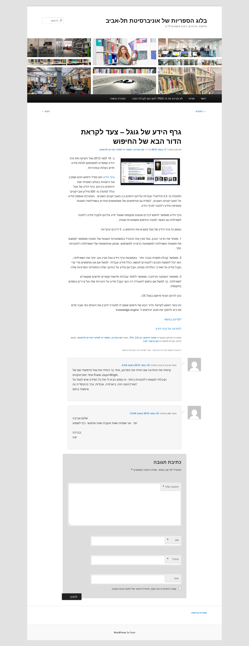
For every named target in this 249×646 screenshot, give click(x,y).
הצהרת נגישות (117, 98)
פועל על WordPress (124, 632)
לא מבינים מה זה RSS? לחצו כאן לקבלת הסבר (157, 98)
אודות (192, 98)
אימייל (173, 559)
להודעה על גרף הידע (168, 328)
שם (173, 540)
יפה (169, 413)
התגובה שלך (171, 487)
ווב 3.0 (138, 337)
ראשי (203, 98)
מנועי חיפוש (149, 337)
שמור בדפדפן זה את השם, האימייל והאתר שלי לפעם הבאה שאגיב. (143, 588)
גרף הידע (109, 177)
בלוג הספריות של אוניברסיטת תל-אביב (156, 20)
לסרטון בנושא (172, 319)
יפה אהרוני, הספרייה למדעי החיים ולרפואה (122, 149)
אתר (176, 578)
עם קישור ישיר (151, 341)
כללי (131, 337)
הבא (46, 111)
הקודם (201, 111)
